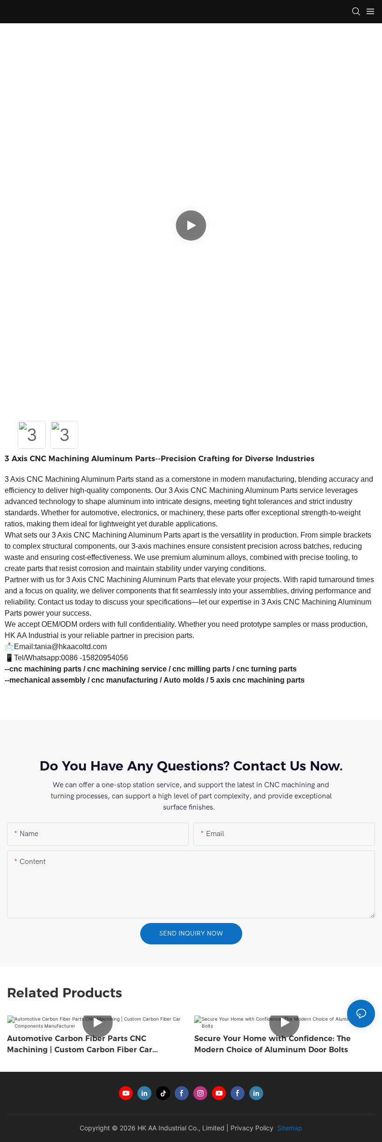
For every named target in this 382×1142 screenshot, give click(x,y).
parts (295, 680)
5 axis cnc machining (247, 680)
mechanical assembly (47, 680)
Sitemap (288, 1128)
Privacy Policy (252, 1128)
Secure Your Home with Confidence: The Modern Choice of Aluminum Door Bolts (272, 1044)
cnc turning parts (266, 669)
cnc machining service (127, 669)
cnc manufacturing (124, 680)
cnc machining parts (45, 669)
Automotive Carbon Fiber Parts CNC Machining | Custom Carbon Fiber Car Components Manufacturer (79, 1045)
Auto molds (184, 680)
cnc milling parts (201, 669)
